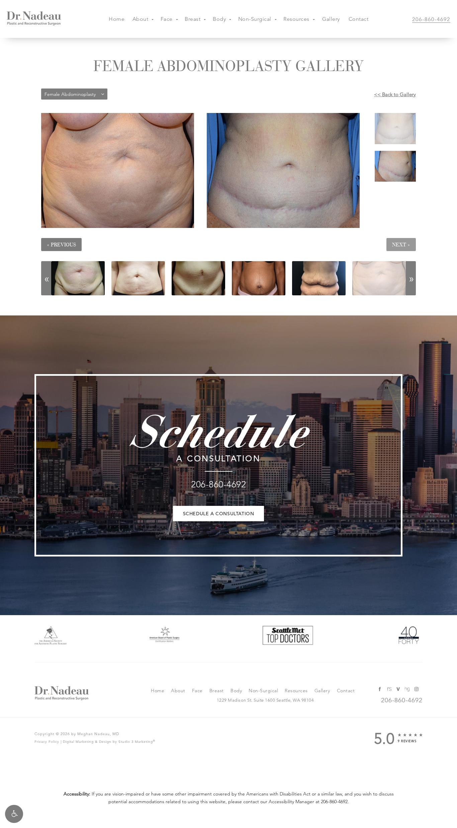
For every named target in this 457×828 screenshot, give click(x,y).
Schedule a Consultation (218, 514)
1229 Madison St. (265, 700)
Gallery (331, 19)
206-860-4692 (334, 802)
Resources (296, 19)
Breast (192, 19)
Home (116, 19)
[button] (14, 814)
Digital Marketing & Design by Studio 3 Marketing (109, 741)
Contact (359, 19)
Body (219, 19)
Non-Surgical (254, 19)
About (140, 19)
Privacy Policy (46, 742)
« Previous (61, 244)
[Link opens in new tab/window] (50, 637)
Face (167, 19)
